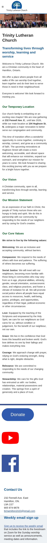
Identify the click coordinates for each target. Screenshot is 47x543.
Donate (18, 414)
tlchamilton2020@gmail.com (19, 511)
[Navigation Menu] (3, 7)
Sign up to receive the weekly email (23, 526)
